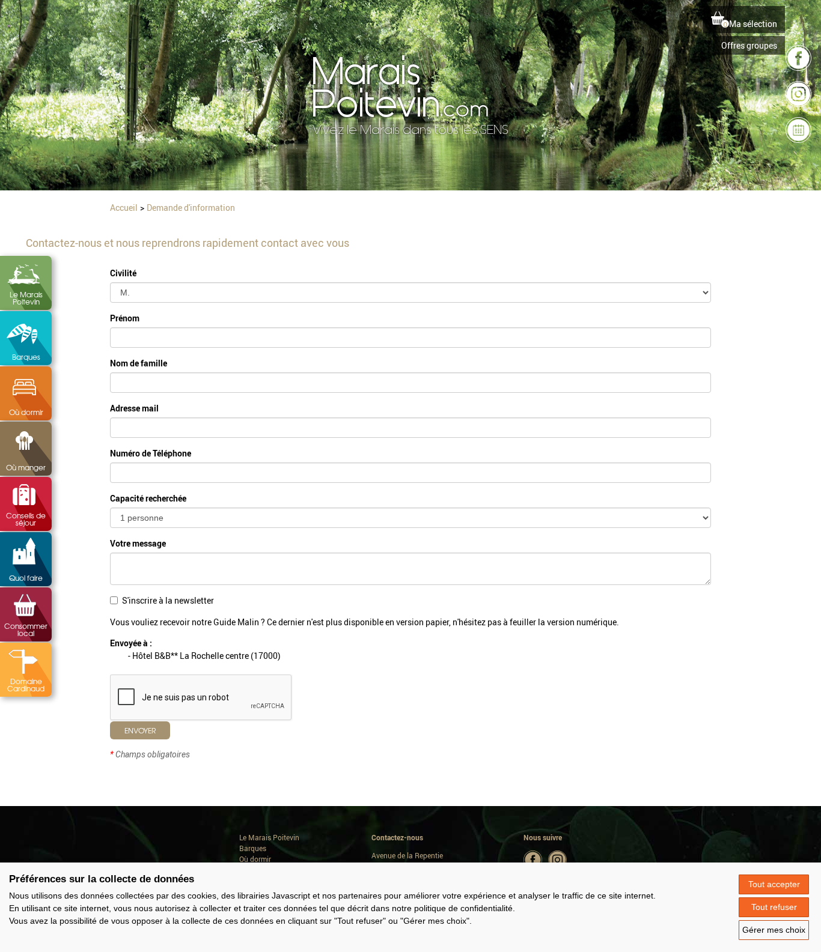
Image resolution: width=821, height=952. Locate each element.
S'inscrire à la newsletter (168, 600)
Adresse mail (134, 408)
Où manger (26, 467)
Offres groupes (749, 45)
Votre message (138, 543)
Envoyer (140, 730)
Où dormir (26, 412)
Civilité (123, 273)
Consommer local (25, 629)
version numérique (582, 622)
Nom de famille (138, 363)
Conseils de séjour (26, 519)
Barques (26, 356)
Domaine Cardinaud (25, 685)
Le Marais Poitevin (26, 298)
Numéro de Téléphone (150, 453)
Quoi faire (26, 577)
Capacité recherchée (148, 498)
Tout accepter (774, 884)
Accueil (124, 207)
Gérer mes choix (773, 930)
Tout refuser (774, 907)
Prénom (124, 318)
